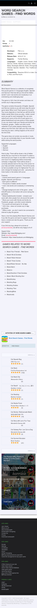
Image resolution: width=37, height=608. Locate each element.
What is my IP (5, 528)
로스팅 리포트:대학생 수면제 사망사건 (15, 480)
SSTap (3, 587)
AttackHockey (11, 279)
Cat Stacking (15, 394)
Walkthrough (7, 16)
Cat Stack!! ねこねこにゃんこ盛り (22, 386)
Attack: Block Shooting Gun (15, 276)
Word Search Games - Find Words (20, 338)
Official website (23, 54)
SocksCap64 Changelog (8, 531)
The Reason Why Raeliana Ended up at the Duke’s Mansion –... (13, 458)
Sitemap (4, 546)
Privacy (4, 535)
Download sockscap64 (8, 537)
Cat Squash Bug (16, 359)
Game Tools (6, 22)
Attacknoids (10, 294)
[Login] (34, 3)
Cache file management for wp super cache (14, 556)
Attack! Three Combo (14, 261)
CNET (3, 582)
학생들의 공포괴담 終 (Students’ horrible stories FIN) (15, 469)
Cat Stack (14, 368)
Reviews (19, 9)
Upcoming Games (7, 571)
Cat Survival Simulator (18, 438)
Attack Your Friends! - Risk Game (17, 252)
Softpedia (4, 584)
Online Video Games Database (10, 567)
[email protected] (7, 228)
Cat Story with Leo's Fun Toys (20, 421)
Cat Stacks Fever (16, 403)
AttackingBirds (11, 291)
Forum (3, 551)
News (27, 9)
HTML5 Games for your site (9, 564)
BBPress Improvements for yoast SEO (12, 555)
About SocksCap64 (7, 530)
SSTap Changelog (7, 553)
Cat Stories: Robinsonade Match (21, 412)
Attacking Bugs (11, 282)
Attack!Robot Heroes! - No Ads (17, 264)
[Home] (3, 3)
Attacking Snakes (12, 285)
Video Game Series (7, 566)
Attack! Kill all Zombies (14, 255)
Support (17, 22)
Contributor (5, 548)
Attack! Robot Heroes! (14, 258)
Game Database (7, 9)
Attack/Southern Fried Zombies (17, 273)
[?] (11, 46)
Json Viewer (5, 526)
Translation (5, 549)
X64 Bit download (6, 586)
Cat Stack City (15, 377)
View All (30, 355)
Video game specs (7, 569)
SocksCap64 (5, 589)
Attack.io (9, 270)
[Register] (31, 3)
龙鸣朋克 (7, 490)
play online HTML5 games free (10, 573)
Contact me (5, 533)
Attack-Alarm (11, 267)
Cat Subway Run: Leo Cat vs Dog (22, 429)
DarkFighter (8, 501)
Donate (4, 544)
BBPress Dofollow (7, 575)
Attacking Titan (11, 288)
